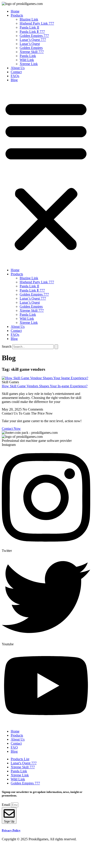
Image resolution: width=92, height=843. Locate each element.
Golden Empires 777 (34, 36)
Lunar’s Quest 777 (33, 40)
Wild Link (27, 60)
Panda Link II (29, 27)
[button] (46, 175)
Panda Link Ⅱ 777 (32, 32)
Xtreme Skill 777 (32, 52)
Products (17, 15)
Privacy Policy (11, 830)
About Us (18, 68)
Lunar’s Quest (30, 44)
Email (6, 805)
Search (6, 346)
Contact (16, 72)
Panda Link (28, 56)
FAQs (15, 76)
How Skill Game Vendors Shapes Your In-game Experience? (45, 386)
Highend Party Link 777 (37, 23)
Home (15, 11)
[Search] (56, 346)
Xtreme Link (29, 64)
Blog (14, 80)
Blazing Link (29, 19)
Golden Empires (31, 48)
